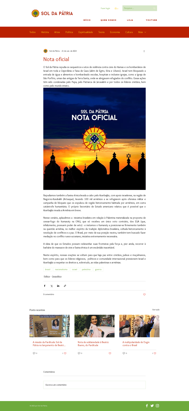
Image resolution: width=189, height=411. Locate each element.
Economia (115, 32)
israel (74, 269)
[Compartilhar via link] (65, 285)
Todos (32, 32)
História (45, 32)
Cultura (129, 32)
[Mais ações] (144, 51)
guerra (98, 269)
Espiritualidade (85, 32)
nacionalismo (61, 269)
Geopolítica (56, 276)
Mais (140, 32)
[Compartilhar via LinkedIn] (58, 285)
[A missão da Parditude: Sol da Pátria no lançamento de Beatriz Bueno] (49, 326)
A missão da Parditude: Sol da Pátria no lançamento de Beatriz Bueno (49, 344)
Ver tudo (156, 309)
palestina (86, 269)
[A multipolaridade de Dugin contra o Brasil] (139, 326)
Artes (57, 32)
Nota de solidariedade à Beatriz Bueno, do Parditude (93, 344)
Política (69, 32)
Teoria (101, 32)
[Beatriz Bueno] (94, 326)
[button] (117, 8)
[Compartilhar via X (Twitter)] (51, 285)
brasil (47, 269)
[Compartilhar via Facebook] (44, 285)
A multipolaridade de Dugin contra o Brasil (136, 344)
